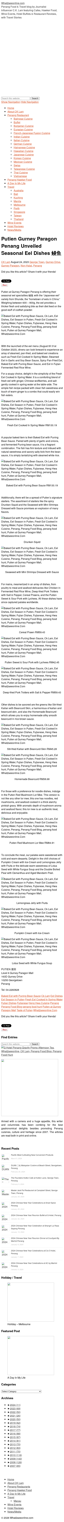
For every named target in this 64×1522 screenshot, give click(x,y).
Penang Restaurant (18, 115)
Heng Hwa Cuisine (39, 1003)
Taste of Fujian (25, 1010)
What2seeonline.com (13, 3)
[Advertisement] (32, 61)
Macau (17, 1501)
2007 (15, 1466)
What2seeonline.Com (45, 1010)
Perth (17, 208)
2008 (16, 1462)
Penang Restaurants (18, 1486)
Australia (18, 190)
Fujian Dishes (8, 1003)
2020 (15, 1419)
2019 (15, 1423)
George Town (37, 262)
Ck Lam (45, 996)
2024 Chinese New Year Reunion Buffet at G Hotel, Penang (36, 1215)
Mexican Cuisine (23, 162)
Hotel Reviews (15, 226)
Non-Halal (26, 265)
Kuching (18, 197)
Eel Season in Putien (13, 999)
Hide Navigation (30, 102)
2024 (15, 1405)
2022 (15, 1412)
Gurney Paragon (10, 265)
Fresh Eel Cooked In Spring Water (44, 999)
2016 (15, 1433)
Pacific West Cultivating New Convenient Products (32, 1155)
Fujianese (22, 1003)
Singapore (19, 212)
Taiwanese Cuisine (24, 169)
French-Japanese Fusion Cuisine (32, 133)
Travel (10, 187)
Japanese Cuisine (24, 154)
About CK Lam (15, 111)
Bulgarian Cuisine (24, 126)
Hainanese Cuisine (24, 147)
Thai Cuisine (21, 172)
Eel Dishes (56, 996)
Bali (16, 194)
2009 (16, 1458)
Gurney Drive (53, 262)
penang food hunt (32, 1006)
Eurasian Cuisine (23, 129)
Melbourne (19, 205)
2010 (16, 1455)
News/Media (14, 230)
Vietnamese (20, 176)
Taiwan (18, 215)
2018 (15, 1426)
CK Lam (5, 262)
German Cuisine (23, 144)
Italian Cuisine (22, 140)
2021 (15, 1415)
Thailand (18, 219)
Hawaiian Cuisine (23, 151)
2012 (15, 1448)
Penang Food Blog (11, 1006)
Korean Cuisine (22, 158)
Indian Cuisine (22, 136)
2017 (15, 1430)
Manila (17, 201)
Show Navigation (10, 102)
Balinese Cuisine (23, 118)
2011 (15, 1451)
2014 (15, 1441)
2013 (15, 1444)
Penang (37, 265)
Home (10, 108)
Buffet (17, 122)
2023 (15, 1408)
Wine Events (14, 222)
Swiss (17, 165)
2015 (15, 1437)
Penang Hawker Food (19, 179)
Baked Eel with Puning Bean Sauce (21, 996)
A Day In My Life (16, 183)
